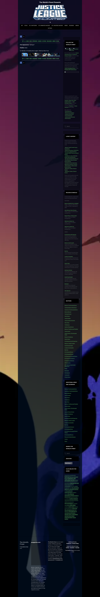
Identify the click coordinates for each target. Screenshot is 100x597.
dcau (65, 490)
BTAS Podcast (68, 118)
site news (73, 505)
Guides (40, 41)
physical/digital (69, 503)
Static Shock (67, 316)
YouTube (77, 547)
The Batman (67, 324)
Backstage (67, 370)
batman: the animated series (70, 479)
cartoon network (72, 486)
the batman (72, 511)
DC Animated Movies (69, 354)
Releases (49, 41)
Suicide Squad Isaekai (69, 277)
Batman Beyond (68, 311)
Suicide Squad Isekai (69, 345)
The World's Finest (24, 546)
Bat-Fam (66, 251)
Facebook (72, 547)
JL (25, 41)
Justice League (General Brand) (69, 500)
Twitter (67, 547)
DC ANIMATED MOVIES (44, 25)
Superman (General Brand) (68, 508)
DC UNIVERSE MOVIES (57, 25)
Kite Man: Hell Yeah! (68, 270)
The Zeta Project (68, 314)
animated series (73, 475)
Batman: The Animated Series (71, 305)
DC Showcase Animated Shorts (71, 356)
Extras (44, 41)
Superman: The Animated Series (71, 309)
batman (67, 477)
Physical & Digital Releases (70, 437)
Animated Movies (67, 475)
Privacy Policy (67, 377)
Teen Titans (67, 322)
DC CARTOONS (33, 25)
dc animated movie (68, 487)
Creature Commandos (69, 256)
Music (66, 441)
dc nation (73, 492)
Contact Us (68, 543)
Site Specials (67, 372)
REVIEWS (71, 25)
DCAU (26, 25)
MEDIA (77, 25)
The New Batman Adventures (71, 307)
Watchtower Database (69, 112)
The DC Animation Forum (70, 68)
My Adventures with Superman (70, 234)
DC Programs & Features (70, 358)
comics (76, 486)
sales (65, 505)
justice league (73, 499)
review (74, 503)
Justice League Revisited (70, 117)
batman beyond (74, 483)
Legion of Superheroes (69, 327)
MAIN (27, 41)
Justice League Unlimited (70, 320)
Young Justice (67, 331)
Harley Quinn (67, 263)
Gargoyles (66, 100)
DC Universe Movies (69, 352)
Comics (66, 439)
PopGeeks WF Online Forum (70, 69)
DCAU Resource (68, 111)
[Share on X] (24, 36)
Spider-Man (71, 100)
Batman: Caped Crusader (69, 242)
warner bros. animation (71, 514)
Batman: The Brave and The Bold (71, 329)
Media (54, 41)
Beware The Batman (69, 337)
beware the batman (68, 484)
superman (76, 506)
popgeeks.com (59, 559)
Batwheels (67, 283)
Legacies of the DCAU (69, 114)
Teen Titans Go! (67, 290)
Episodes (35, 41)
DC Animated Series (69, 429)
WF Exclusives (67, 362)
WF (22, 25)
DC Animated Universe (69, 426)
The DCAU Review (68, 115)
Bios (31, 41)
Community (67, 375)
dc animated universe (73, 489)
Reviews (76, 503)
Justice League (68, 318)
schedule (68, 505)
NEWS (66, 25)
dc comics (68, 490)
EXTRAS (50, 28)
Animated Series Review (71, 158)
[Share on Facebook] (21, 36)
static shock (71, 506)
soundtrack (66, 506)
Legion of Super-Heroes (69, 411)
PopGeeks (71, 105)
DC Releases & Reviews (69, 360)
